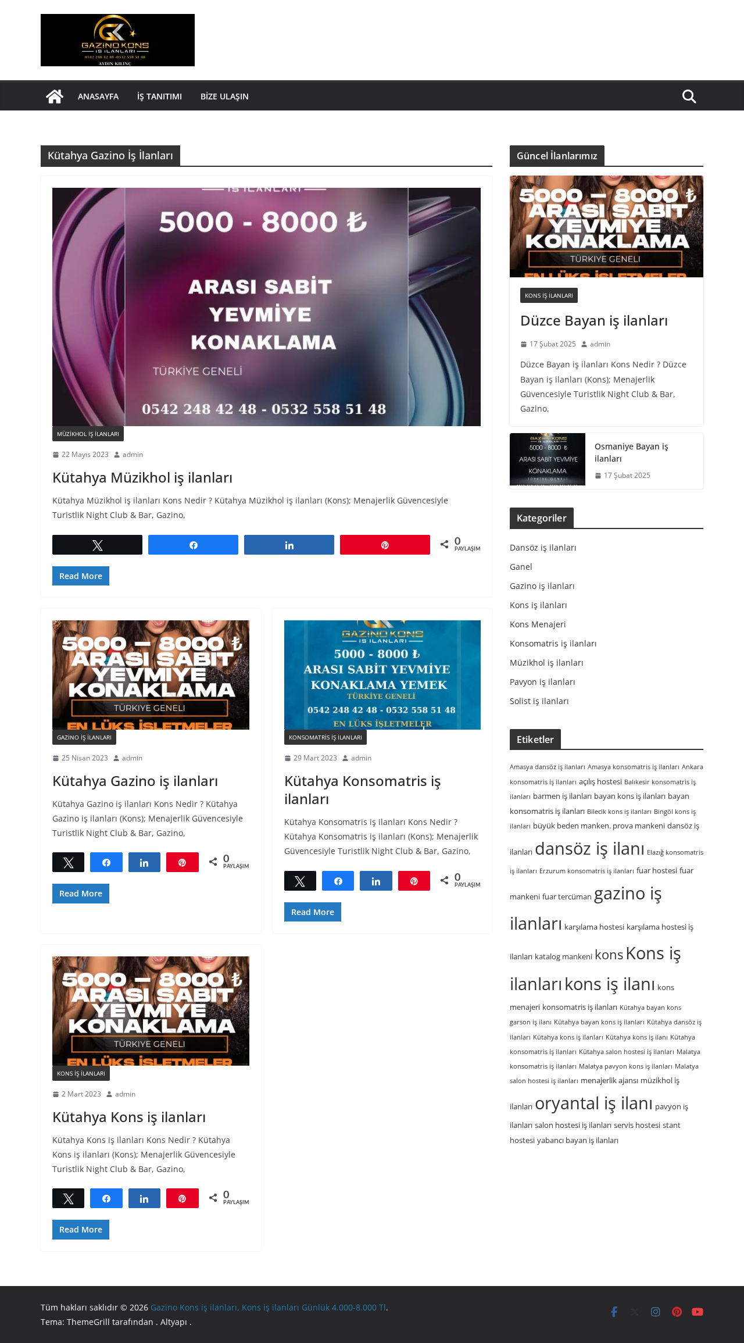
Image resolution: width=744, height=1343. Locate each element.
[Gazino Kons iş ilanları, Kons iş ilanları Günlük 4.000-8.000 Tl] (55, 96)
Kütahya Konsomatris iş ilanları (362, 789)
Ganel (521, 566)
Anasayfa (98, 96)
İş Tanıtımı (159, 96)
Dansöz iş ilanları (543, 547)
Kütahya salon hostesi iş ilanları (626, 1052)
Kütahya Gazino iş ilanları (135, 780)
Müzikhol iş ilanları (88, 434)
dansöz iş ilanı (590, 848)
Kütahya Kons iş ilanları (129, 1116)
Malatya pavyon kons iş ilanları (626, 1066)
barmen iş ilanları (562, 796)
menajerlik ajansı (609, 1080)
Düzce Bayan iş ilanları (594, 320)
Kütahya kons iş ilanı (637, 1037)
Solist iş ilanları (539, 700)
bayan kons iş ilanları (630, 796)
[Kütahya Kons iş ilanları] (150, 1011)
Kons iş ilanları (81, 1073)
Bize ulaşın (225, 96)
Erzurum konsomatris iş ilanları (586, 870)
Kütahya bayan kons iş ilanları (599, 1022)
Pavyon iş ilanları (542, 681)
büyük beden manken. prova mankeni (599, 825)
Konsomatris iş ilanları (325, 737)
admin (133, 454)
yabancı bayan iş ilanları (577, 1140)
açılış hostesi (600, 781)
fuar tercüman (567, 896)
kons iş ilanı (609, 983)
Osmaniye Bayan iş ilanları (631, 452)
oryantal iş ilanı (594, 1102)
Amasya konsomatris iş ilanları (633, 766)
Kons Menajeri (538, 624)
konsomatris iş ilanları (579, 1007)
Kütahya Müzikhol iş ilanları (142, 477)
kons (609, 954)
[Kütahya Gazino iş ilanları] (150, 675)
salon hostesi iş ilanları (573, 1125)
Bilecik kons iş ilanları (619, 811)
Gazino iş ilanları (84, 737)
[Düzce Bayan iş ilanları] (606, 226)
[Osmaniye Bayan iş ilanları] (547, 461)
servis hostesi (637, 1125)
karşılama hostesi (594, 926)
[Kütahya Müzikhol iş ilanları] (266, 307)
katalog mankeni (563, 956)
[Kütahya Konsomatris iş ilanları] (382, 675)
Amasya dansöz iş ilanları (547, 766)
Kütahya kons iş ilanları (568, 1037)
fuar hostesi (656, 870)
